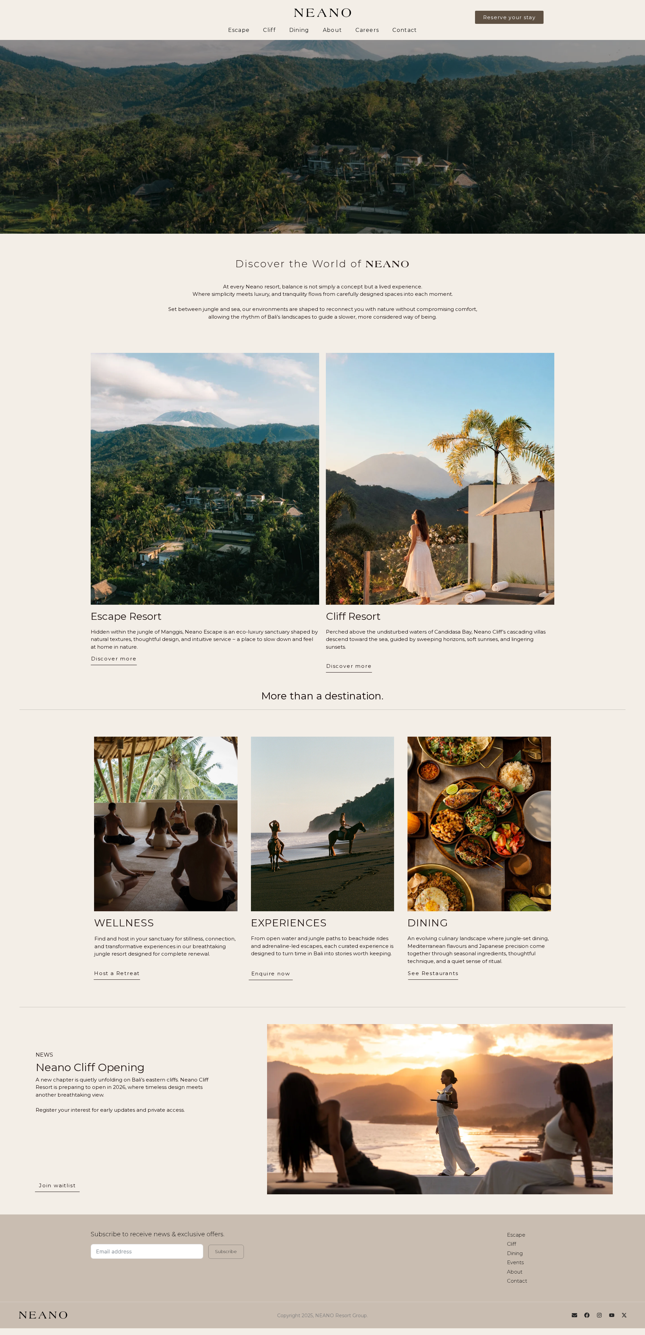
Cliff (269, 30)
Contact (404, 30)
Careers (367, 30)
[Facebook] (587, 1315)
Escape (239, 30)
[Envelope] (574, 1315)
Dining (299, 30)
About (332, 30)
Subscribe (226, 1251)
